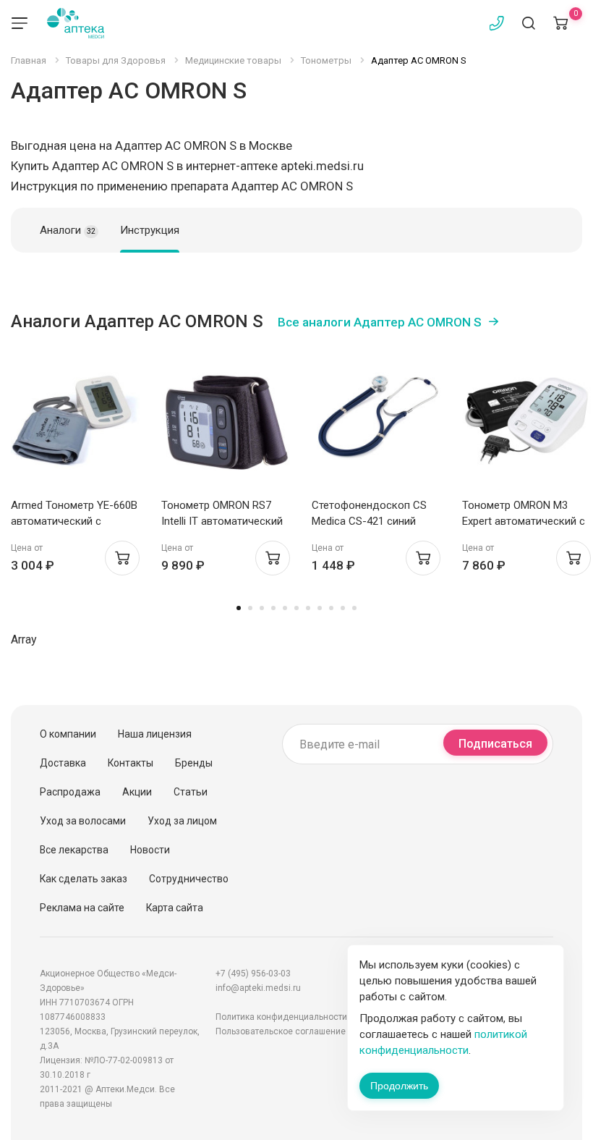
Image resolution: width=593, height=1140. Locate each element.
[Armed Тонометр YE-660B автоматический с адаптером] (75, 421)
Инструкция (149, 230)
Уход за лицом (182, 821)
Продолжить (399, 1086)
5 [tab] (285, 608)
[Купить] (122, 558)
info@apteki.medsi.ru (258, 988)
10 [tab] (343, 608)
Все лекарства (74, 850)
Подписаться (495, 744)
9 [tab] (331, 608)
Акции (137, 792)
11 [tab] (354, 608)
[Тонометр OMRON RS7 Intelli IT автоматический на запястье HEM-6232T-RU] (225, 421)
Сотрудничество (189, 878)
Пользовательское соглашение (281, 1031)
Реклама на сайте (82, 907)
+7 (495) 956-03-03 (253, 973)
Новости (150, 850)
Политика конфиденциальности (281, 1017)
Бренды (194, 763)
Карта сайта (174, 907)
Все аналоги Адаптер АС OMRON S (380, 322)
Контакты (130, 763)
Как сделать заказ (83, 878)
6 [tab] (296, 608)
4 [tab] (273, 608)
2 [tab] (250, 608)
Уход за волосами (83, 821)
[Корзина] (560, 23)
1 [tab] (238, 608)
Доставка (63, 763)
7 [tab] (308, 608)
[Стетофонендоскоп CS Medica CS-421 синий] (376, 421)
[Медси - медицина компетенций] (75, 23)
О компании (68, 734)
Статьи (191, 792)
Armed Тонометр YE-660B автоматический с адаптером (74, 521)
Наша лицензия (155, 734)
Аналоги (67, 230)
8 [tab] (319, 608)
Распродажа (70, 792)
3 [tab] (262, 608)
